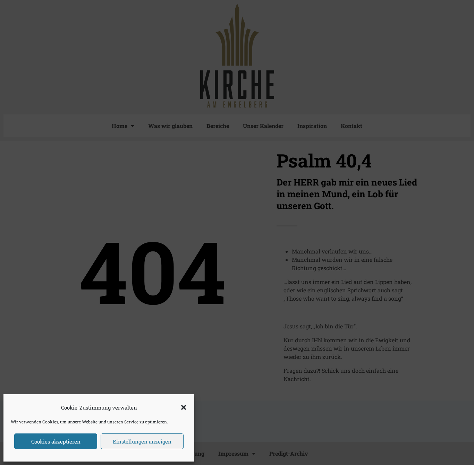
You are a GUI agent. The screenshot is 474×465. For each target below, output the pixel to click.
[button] (183, 407)
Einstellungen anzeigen (142, 441)
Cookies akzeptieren (56, 441)
